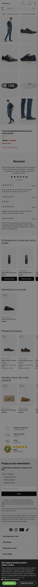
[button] (19, 580)
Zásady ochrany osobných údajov (15, 577)
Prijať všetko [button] (9, 583)
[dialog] (19, 293)
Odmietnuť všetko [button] (26, 583)
